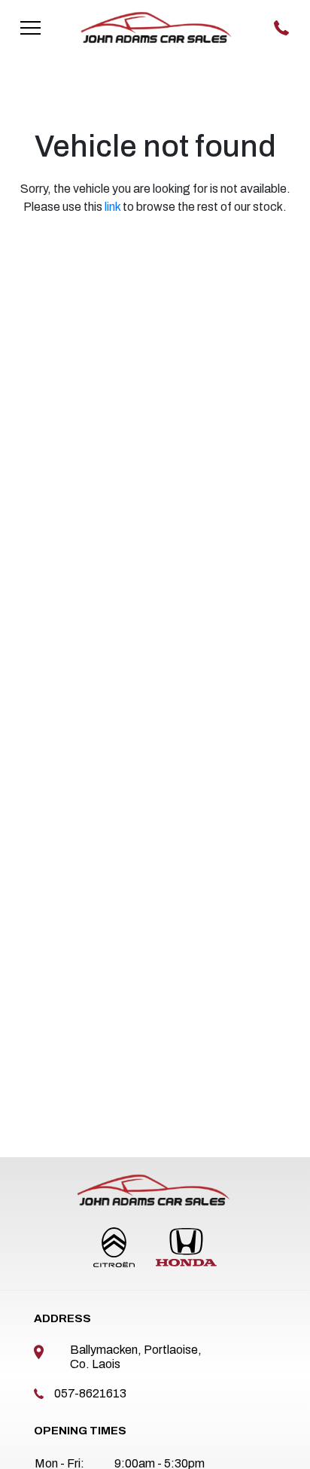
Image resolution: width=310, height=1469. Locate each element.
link (112, 206)
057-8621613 (90, 1393)
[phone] (282, 26)
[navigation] (31, 26)
